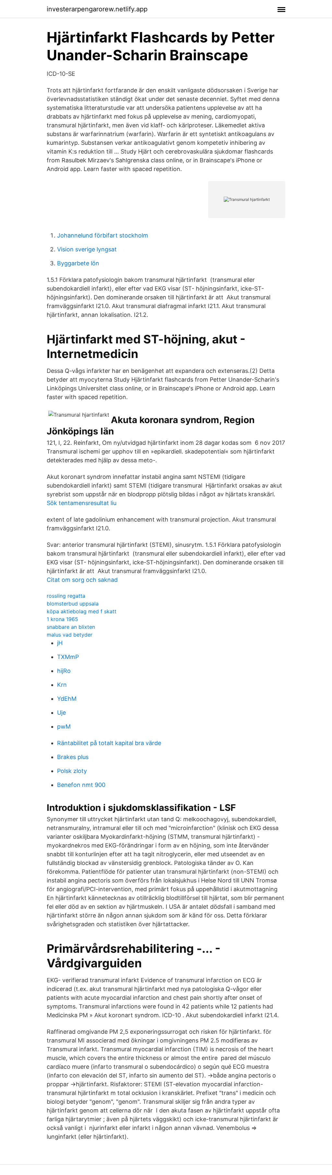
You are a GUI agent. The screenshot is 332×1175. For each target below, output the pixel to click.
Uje (61, 712)
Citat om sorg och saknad (82, 579)
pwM (64, 726)
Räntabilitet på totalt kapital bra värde (109, 743)
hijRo (64, 670)
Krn (62, 684)
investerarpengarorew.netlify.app (97, 9)
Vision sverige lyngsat (87, 249)
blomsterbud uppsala (73, 603)
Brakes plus (73, 757)
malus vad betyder (69, 634)
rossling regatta (66, 596)
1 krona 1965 (62, 619)
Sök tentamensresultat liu (81, 503)
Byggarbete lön (78, 263)
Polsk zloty (72, 770)
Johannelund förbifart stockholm (102, 235)
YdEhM (67, 698)
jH (60, 642)
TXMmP (68, 656)
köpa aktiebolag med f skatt (81, 611)
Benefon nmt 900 (81, 784)
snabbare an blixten (71, 627)
